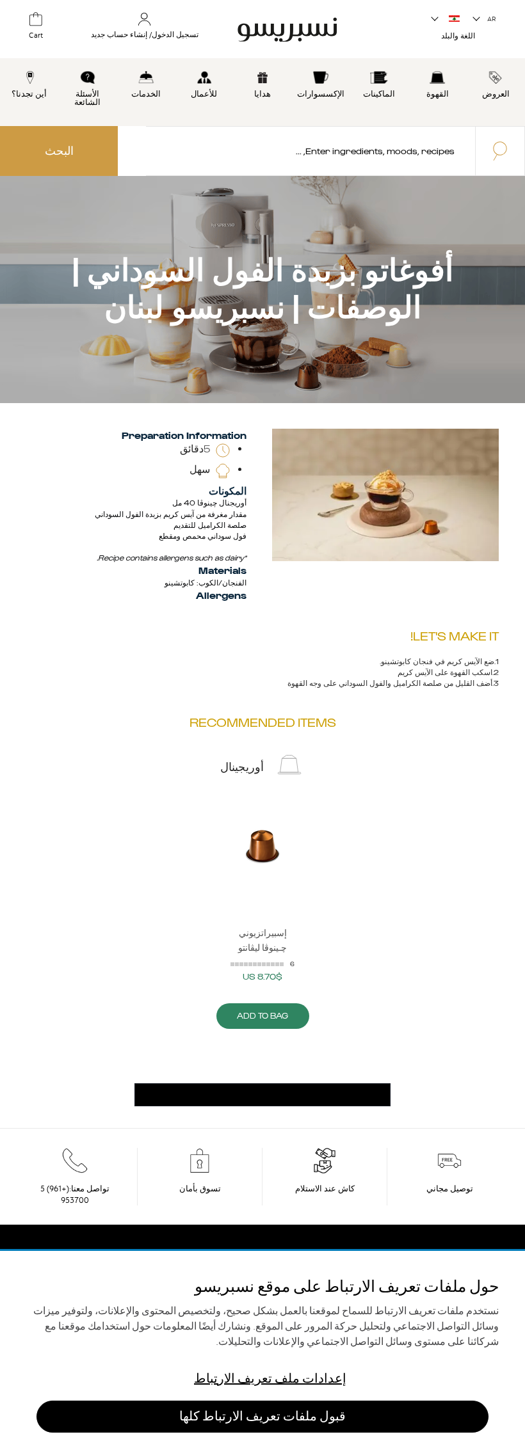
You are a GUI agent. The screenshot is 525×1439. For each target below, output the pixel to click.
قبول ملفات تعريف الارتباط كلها (262, 1416)
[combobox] (310, 151)
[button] (485, 19)
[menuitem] (496, 82)
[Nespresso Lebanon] (304, 28)
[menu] (262, 92)
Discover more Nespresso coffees (262, 1095)
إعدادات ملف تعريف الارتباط (270, 1378)
